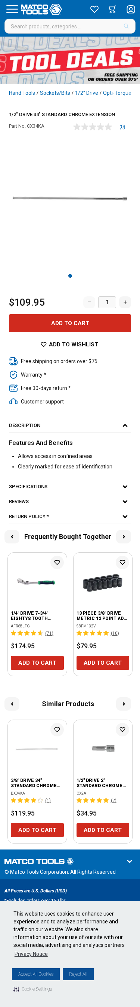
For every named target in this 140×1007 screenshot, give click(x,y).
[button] (32, 989)
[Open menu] (11, 9)
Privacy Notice (31, 954)
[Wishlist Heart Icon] (57, 562)
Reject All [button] (78, 974)
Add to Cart (70, 323)
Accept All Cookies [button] (35, 974)
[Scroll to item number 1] (70, 276)
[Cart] (112, 9)
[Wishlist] (94, 9)
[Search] (126, 26)
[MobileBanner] (70, 60)
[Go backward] (11, 536)
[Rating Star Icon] (14, 633)
